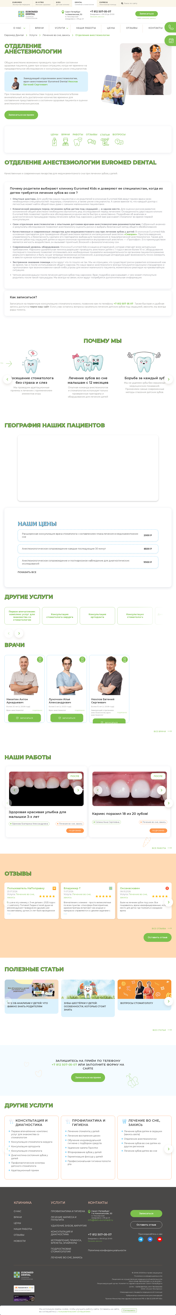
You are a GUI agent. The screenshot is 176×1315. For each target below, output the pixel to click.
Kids (62, 3)
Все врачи (160, 731)
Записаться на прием (21, 115)
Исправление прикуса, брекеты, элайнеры (66, 1241)
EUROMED (21, 3)
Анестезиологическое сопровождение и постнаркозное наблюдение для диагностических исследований (75, 562)
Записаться (147, 13)
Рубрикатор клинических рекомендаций (144, 1295)
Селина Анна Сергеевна (107, 822)
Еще (9, 914)
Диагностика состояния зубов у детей (29, 1157)
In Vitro (42, 3)
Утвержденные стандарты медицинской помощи (141, 1292)
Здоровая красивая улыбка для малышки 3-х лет (37, 814)
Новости (20, 1241)
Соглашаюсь (129, 1310)
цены (54, 134)
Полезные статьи (34, 969)
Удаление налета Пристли (83, 1148)
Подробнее (37, 710)
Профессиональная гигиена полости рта (89, 1163)
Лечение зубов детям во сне (140, 1151)
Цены (111, 28)
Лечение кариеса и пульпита (63, 1218)
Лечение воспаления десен (84, 1135)
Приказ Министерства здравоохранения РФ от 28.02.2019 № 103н (133, 1299)
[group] (31, 996)
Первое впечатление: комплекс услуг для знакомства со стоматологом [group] (22, 615)
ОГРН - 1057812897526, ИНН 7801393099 (145, 1287)
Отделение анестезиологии (140, 1139)
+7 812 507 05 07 (123, 303)
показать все (27, 572)
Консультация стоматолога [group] (135, 615)
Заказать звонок (97, 17)
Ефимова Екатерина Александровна (30, 824)
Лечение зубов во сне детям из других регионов (142, 1145)
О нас (17, 28)
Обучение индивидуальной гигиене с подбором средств (85, 1142)
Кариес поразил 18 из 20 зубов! (120, 814)
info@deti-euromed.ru (100, 1220)
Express (108, 3)
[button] (7, 379)
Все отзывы (159, 928)
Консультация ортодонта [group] (97, 615)
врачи (65, 134)
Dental (84, 3)
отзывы (91, 134)
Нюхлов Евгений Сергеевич (102, 701)
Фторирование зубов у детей (85, 1152)
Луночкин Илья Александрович (60, 701)
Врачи (39, 28)
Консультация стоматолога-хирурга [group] (59, 615)
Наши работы (86, 28)
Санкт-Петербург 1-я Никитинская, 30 (101, 1212)
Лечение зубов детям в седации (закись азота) (143, 1133)
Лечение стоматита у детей (83, 1131)
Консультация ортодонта (25, 1146)
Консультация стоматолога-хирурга (31, 1142)
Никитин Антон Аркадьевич (17, 701)
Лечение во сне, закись (56, 35)
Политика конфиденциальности (107, 1250)
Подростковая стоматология (61, 1250)
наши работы (27, 757)
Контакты (155, 28)
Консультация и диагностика (32, 1123)
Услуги (60, 28)
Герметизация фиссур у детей (85, 1156)
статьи (105, 135)
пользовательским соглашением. (74, 1311)
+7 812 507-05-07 (100, 11)
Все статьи (160, 1030)
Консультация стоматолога (26, 1151)
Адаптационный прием (25, 1170)
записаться (26, 718)
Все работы (159, 848)
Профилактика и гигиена (88, 1123)
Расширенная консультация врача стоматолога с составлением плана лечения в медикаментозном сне (80, 535)
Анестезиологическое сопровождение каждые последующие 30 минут (64, 548)
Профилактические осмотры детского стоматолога (28, 1164)
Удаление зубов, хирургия (69, 1225)
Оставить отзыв (157, 937)
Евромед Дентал (14, 35)
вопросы (119, 134)
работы (78, 134)
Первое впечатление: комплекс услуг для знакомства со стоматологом (29, 1134)
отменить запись (148, 18)
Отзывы (132, 28)
